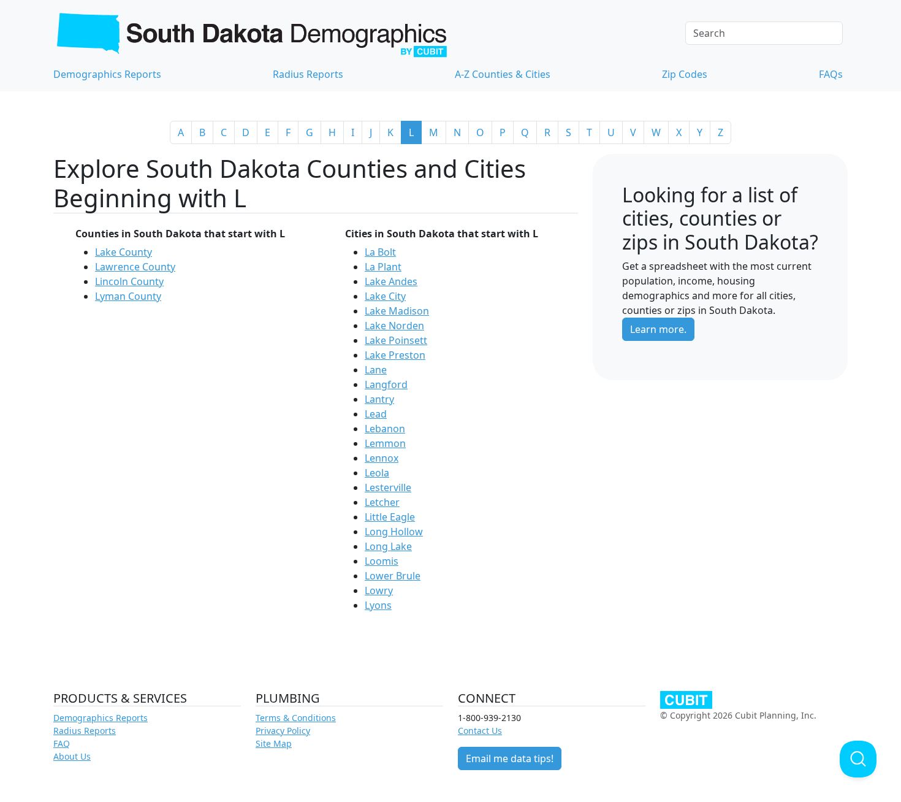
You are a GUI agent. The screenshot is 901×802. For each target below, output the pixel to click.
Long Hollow (394, 531)
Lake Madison (397, 311)
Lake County (123, 252)
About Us (72, 756)
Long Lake (388, 546)
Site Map (274, 743)
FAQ (61, 743)
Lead (376, 414)
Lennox (381, 458)
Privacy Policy (283, 730)
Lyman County (128, 296)
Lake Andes (391, 281)
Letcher (382, 502)
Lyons (378, 605)
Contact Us (480, 730)
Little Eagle (390, 517)
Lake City (385, 296)
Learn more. (658, 329)
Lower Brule (392, 575)
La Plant (383, 266)
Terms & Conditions (296, 718)
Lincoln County (129, 281)
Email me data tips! (509, 758)
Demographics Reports (107, 74)
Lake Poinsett (396, 340)
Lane (376, 369)
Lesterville (388, 487)
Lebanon (385, 428)
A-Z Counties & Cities (502, 74)
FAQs (831, 74)
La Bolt (380, 252)
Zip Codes (684, 74)
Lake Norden (394, 325)
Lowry (379, 590)
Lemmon (385, 443)
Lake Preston (395, 355)
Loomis (381, 561)
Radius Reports (308, 74)
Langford (386, 384)
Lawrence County (135, 266)
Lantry (379, 399)
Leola (377, 472)
